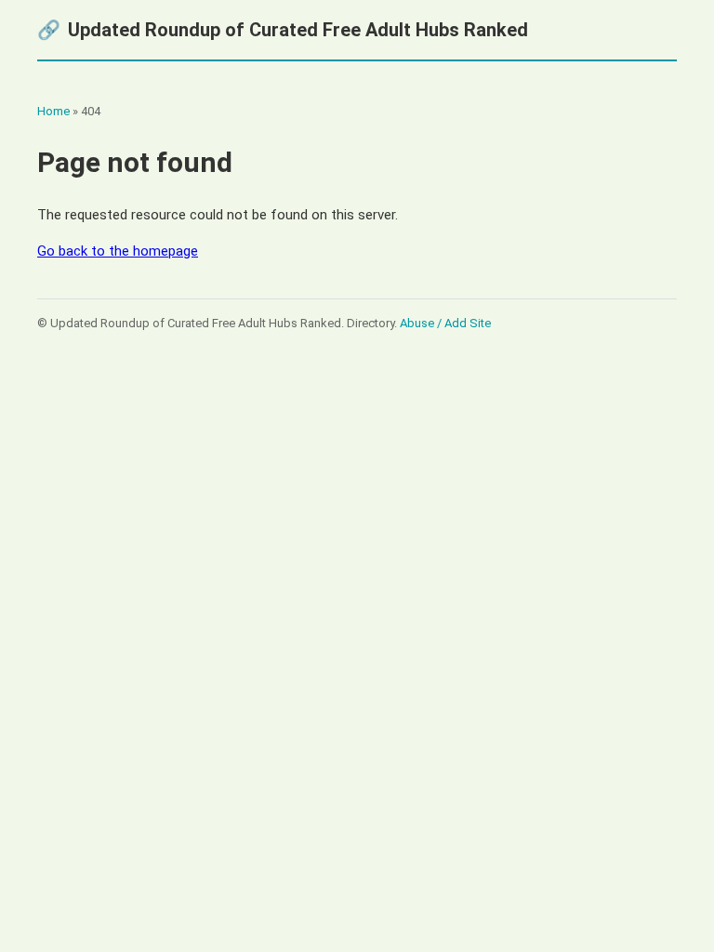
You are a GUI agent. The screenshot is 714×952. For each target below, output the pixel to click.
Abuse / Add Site (445, 323)
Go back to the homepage (117, 251)
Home (53, 111)
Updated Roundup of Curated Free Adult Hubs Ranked (282, 30)
